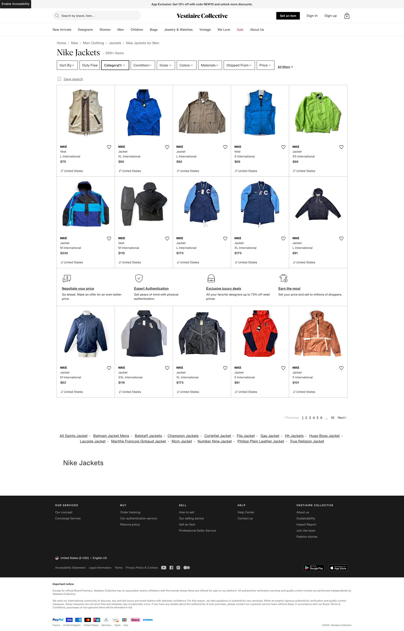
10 (332, 417)
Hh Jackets (294, 435)
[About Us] (267, 29)
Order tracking (130, 512)
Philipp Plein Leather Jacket (260, 441)
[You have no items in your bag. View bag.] (347, 16)
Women (105, 29)
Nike (74, 42)
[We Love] (233, 29)
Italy (126, 625)
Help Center (246, 512)
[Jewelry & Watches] (196, 29)
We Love (224, 29)
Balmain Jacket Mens (111, 435)
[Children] (146, 29)
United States (91, 625)
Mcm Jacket (182, 441)
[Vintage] (214, 29)
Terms (118, 568)
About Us (257, 29)
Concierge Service (68, 518)
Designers (85, 29)
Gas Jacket (269, 435)
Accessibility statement (70, 568)
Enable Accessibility (15, 4)
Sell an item (288, 15)
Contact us (245, 518)
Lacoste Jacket (93, 441)
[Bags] (160, 29)
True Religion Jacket (307, 441)
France (56, 625)
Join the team (305, 530)
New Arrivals (62, 29)
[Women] (114, 29)
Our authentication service (138, 518)
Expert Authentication (151, 288)
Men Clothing (93, 42)
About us (302, 512)
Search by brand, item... (77, 15)
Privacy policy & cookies (142, 568)
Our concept (63, 512)
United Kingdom (72, 625)
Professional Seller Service (197, 530)
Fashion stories (306, 537)
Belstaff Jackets (148, 435)
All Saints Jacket (74, 435)
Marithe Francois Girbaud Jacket (138, 441)
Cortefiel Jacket (217, 435)
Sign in (312, 15)
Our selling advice (191, 518)
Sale (240, 29)
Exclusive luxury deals (223, 288)
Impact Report (306, 524)
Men (120, 29)
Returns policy (130, 524)
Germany (106, 625)
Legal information (100, 568)
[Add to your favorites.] (109, 147)
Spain (117, 625)
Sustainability (305, 518)
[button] (347, 16)
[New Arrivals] (74, 29)
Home (61, 42)
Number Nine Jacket (215, 441)
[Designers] (96, 29)
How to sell (186, 512)
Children (137, 29)
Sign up (330, 15)
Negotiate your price (78, 288)
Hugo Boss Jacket (324, 435)
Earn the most (289, 288)
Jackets (115, 42)
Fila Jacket (246, 435)
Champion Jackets (183, 435)
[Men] (127, 29)
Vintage (205, 29)
